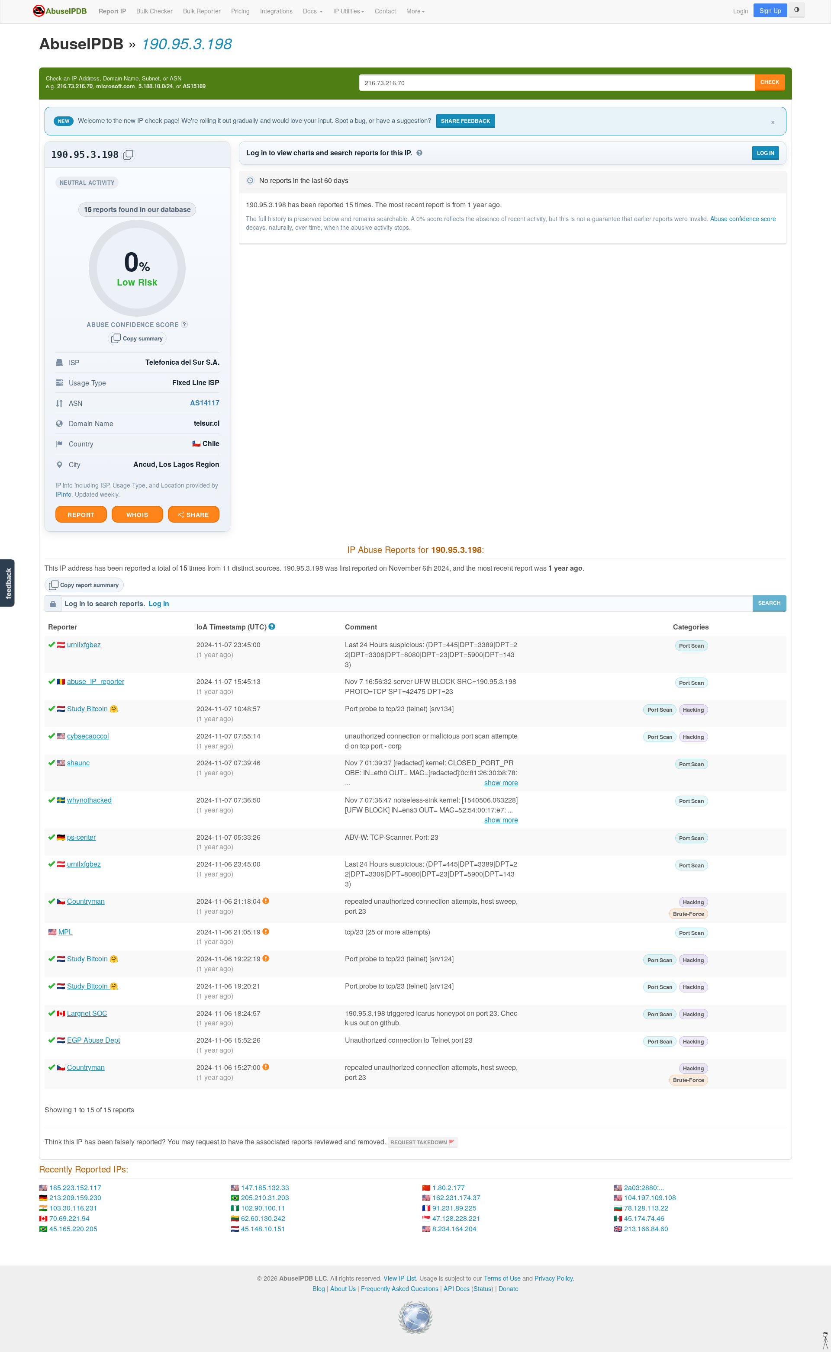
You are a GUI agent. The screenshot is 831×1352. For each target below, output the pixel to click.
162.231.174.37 (456, 1197)
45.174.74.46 (644, 1218)
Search (769, 603)
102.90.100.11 (263, 1208)
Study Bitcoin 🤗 (92, 708)
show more (501, 782)
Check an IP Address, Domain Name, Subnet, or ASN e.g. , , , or (126, 82)
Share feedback (465, 121)
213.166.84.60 (646, 1228)
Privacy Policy (554, 1277)
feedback (8, 583)
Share (196, 515)
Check (769, 82)
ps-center (81, 837)
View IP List (399, 1277)
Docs (311, 10)
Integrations (276, 10)
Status (482, 1288)
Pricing (240, 10)
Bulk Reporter (202, 10)
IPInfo (63, 494)
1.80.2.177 (448, 1187)
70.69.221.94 (69, 1218)
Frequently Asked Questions (399, 1288)
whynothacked (89, 800)
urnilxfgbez (84, 644)
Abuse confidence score (743, 218)
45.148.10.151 (263, 1228)
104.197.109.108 (650, 1197)
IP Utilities (346, 10)
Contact (385, 10)
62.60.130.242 (263, 1218)
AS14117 (204, 403)
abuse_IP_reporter (95, 681)
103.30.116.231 (73, 1208)
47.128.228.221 (456, 1218)
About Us (343, 1288)
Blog (318, 1288)
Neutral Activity (89, 184)
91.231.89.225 (454, 1208)
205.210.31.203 (265, 1197)
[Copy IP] (128, 155)
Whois (137, 515)
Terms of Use (502, 1277)
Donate (509, 1288)
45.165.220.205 (73, 1228)
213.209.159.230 (75, 1197)
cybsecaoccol (88, 736)
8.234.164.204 (454, 1228)
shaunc (78, 763)
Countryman (86, 901)
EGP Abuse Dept (93, 1040)
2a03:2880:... (644, 1187)
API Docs (457, 1288)
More (413, 10)
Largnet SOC (87, 1013)
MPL (65, 932)
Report (81, 515)
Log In (765, 153)
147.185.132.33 (265, 1187)
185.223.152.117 (75, 1187)
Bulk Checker (154, 10)
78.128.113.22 (646, 1208)
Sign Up (770, 10)
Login (740, 10)
